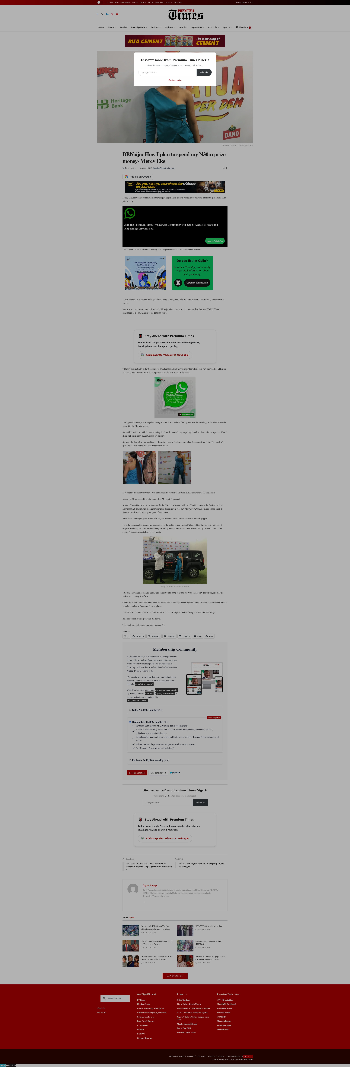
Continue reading (175, 80)
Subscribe (204, 72)
